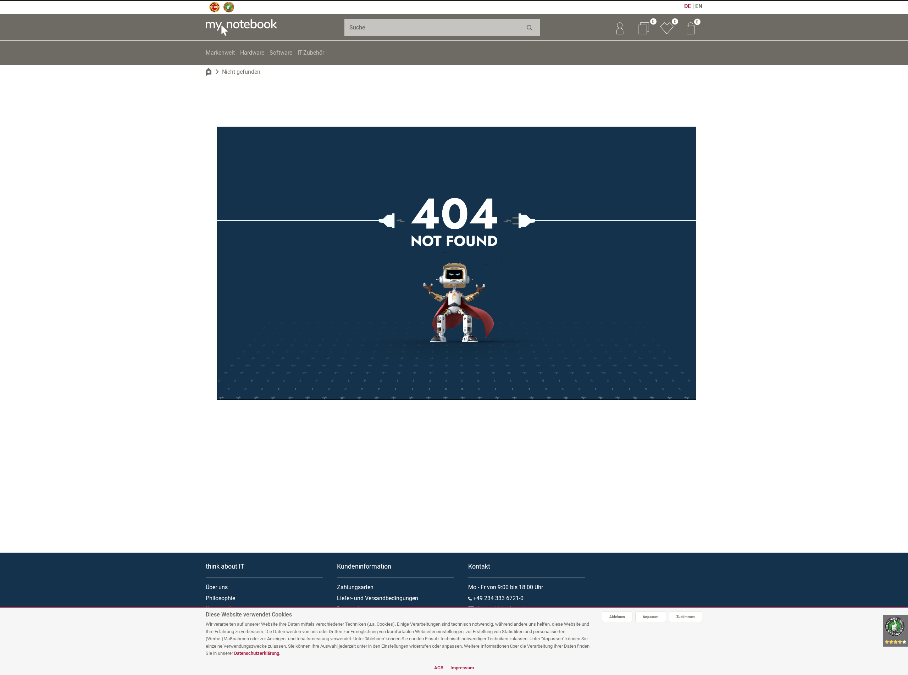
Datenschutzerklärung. (257, 653)
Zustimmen (685, 617)
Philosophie (220, 598)
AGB (438, 667)
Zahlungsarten (355, 587)
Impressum (462, 667)
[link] (619, 27)
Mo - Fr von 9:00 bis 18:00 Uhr (505, 587)
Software (281, 52)
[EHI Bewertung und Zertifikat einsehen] (214, 7)
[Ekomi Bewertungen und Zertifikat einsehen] (228, 7)
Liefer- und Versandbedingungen (377, 598)
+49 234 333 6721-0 (498, 598)
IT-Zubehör (311, 52)
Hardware (252, 52)
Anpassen (651, 617)
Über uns (217, 587)
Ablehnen (617, 617)
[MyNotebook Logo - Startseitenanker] (241, 27)
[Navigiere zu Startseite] (208, 72)
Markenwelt (220, 52)
